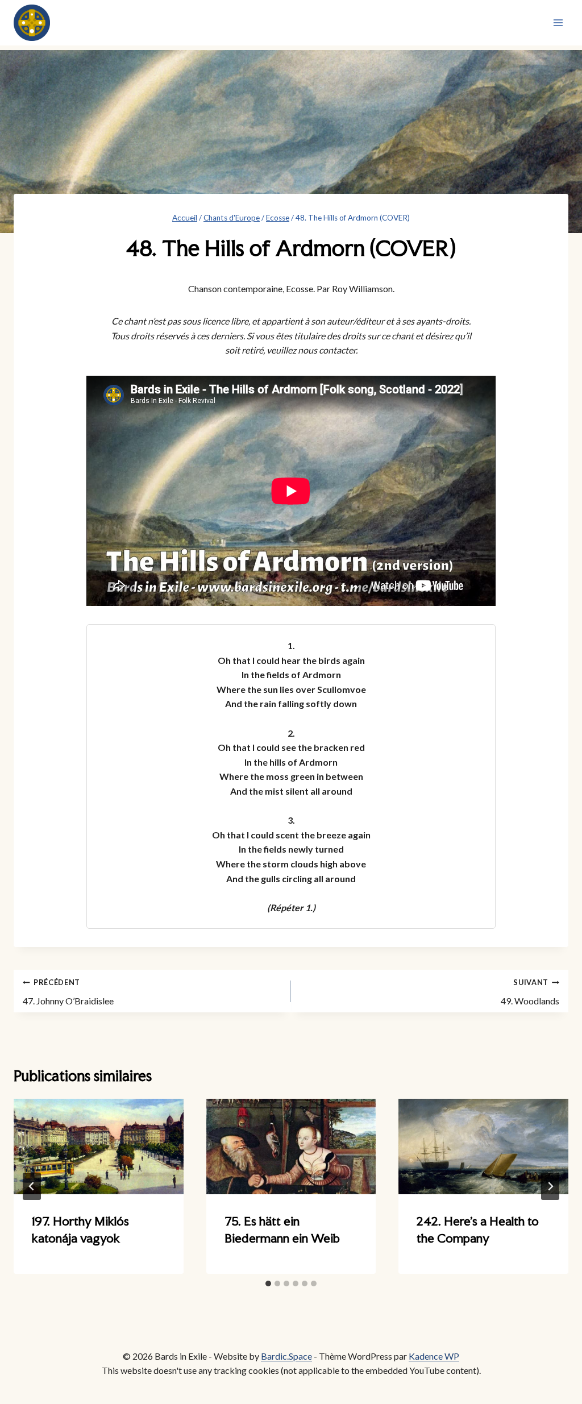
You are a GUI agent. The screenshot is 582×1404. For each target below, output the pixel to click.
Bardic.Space (286, 1356)
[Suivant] (550, 1186)
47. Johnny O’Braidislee (68, 992)
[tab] (268, 1283)
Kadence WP (434, 1356)
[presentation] (99, 1146)
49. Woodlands (530, 992)
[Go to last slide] (32, 1186)
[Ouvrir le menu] (557, 22)
